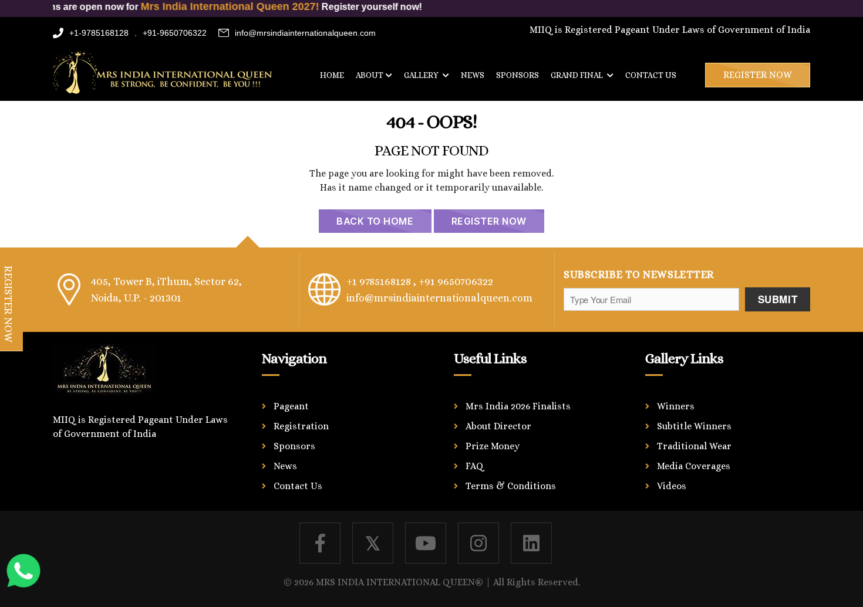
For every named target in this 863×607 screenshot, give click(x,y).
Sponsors (517, 75)
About (369, 75)
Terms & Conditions (511, 485)
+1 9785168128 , (381, 281)
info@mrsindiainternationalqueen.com (305, 33)
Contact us (650, 75)
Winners (676, 406)
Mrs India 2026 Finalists (518, 406)
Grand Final (578, 75)
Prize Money (493, 446)
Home (332, 75)
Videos (671, 485)
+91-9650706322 (175, 33)
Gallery (422, 75)
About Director (498, 426)
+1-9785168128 (99, 33)
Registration (301, 426)
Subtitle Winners (694, 426)
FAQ (475, 466)
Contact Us (298, 485)
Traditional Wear (694, 446)
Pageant (291, 406)
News (472, 75)
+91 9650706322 (456, 281)
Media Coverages (693, 466)
